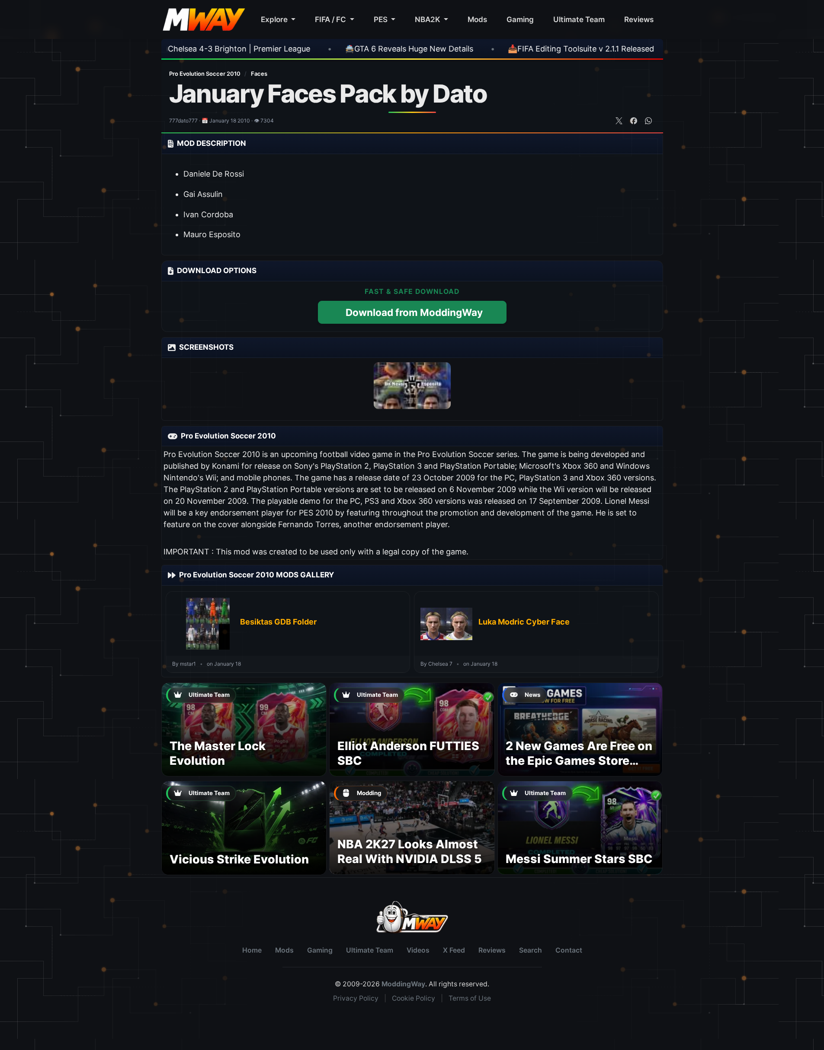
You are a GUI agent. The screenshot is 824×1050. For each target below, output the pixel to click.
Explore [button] (275, 19)
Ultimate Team (579, 19)
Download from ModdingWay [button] (414, 312)
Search (530, 950)
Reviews (639, 19)
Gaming (520, 19)
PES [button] (381, 19)
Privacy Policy (355, 998)
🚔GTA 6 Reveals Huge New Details (306, 48)
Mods (477, 19)
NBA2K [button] (428, 19)
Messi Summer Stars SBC (579, 859)
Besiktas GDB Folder (278, 621)
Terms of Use (470, 998)
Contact (568, 950)
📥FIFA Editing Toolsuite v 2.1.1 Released (478, 48)
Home (252, 950)
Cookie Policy (413, 998)
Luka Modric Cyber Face (524, 621)
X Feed (454, 950)
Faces (259, 73)
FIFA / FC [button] (331, 19)
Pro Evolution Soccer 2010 (205, 73)
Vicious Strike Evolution (239, 859)
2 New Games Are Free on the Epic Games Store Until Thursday (579, 761)
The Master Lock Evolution (218, 753)
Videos (418, 950)
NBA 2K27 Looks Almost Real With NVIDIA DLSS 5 (409, 851)
